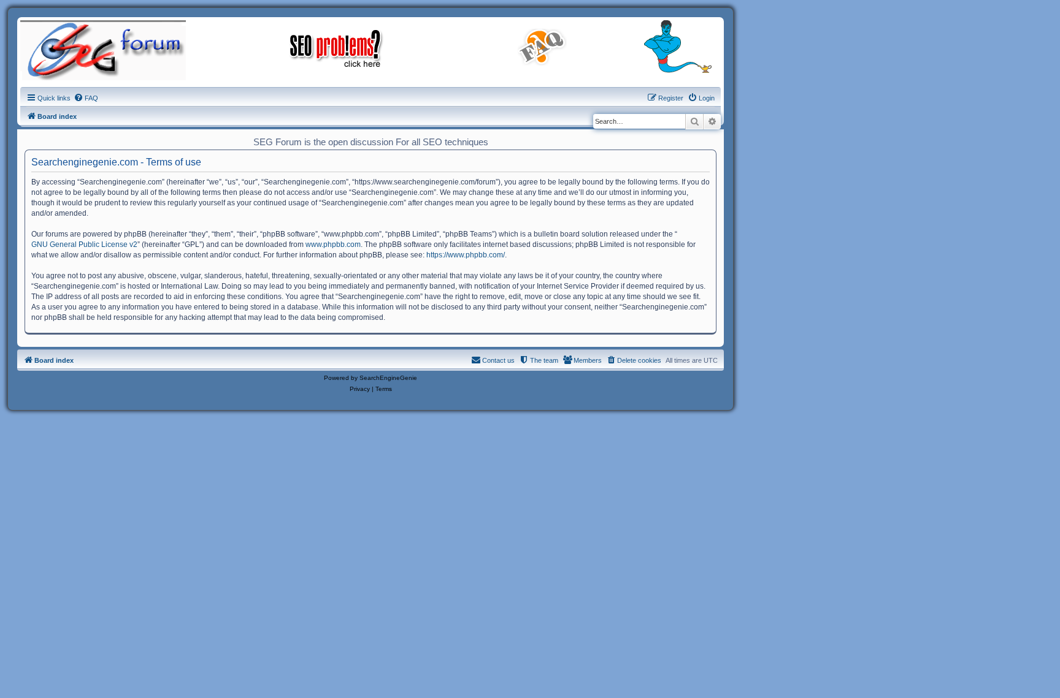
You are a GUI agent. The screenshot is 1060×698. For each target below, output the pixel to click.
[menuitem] (86, 98)
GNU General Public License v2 (84, 244)
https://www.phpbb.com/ (465, 255)
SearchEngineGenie (388, 377)
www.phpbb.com (333, 244)
